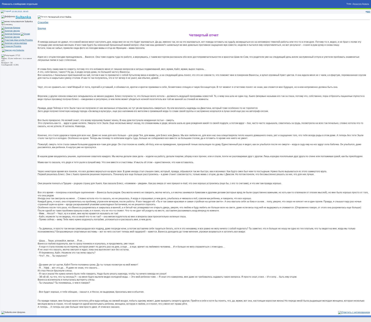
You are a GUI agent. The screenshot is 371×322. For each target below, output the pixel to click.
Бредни (42, 28)
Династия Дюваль (360, 4)
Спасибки (43, 22)
